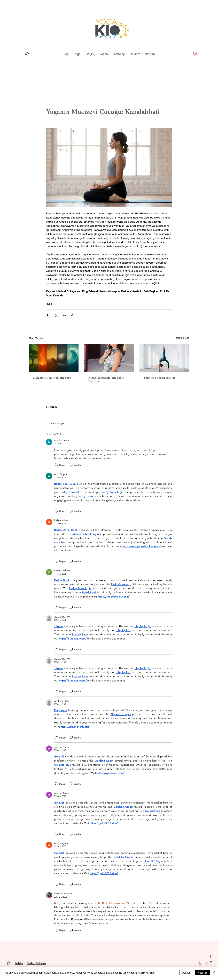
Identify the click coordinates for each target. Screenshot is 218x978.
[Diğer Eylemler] (170, 103)
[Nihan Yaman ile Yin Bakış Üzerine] (109, 358)
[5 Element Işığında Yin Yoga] (54, 358)
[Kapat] (214, 972)
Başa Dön (211, 959)
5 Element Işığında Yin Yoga (52, 377)
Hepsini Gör (182, 337)
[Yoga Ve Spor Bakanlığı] (164, 358)
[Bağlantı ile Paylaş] (72, 315)
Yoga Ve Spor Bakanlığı (159, 377)
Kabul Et (202, 972)
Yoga (49, 303)
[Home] (26, 53)
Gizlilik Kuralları (146, 972)
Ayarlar (186, 972)
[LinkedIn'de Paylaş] (64, 315)
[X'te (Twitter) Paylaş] (56, 315)
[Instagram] (195, 53)
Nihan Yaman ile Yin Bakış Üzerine (106, 379)
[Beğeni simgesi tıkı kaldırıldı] (56, 465)
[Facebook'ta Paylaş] (47, 315)
